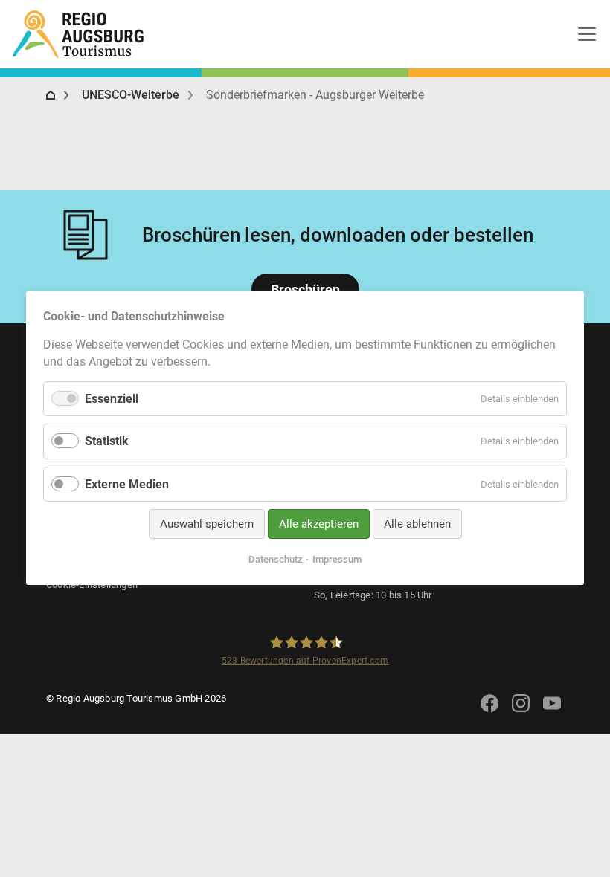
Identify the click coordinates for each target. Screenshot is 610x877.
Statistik (107, 442)
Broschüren (305, 289)
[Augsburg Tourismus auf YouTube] (552, 712)
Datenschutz (275, 560)
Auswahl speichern (207, 524)
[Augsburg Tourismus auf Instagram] (521, 712)
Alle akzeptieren (319, 524)
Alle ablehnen (417, 524)
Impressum (337, 560)
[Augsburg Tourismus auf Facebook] (489, 712)
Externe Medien (127, 484)
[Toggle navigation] (587, 34)
